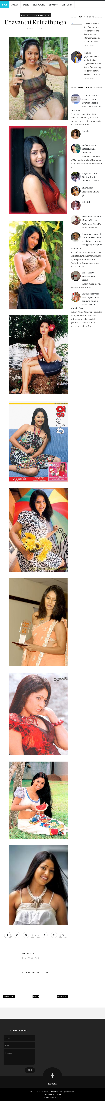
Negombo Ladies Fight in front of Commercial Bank (90, 177)
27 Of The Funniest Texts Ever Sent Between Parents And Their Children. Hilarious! (86, 102)
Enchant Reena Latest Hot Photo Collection (89, 149)
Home (4, 5)
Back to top (52, 1084)
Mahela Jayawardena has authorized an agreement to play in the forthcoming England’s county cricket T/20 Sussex (92, 64)
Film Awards (39, 5)
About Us (53, 5)
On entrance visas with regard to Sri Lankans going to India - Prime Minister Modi (85, 300)
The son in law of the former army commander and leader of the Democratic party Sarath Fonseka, (92, 32)
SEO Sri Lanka (35, 1091)
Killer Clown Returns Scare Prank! (88, 276)
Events (26, 5)
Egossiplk (28, 953)
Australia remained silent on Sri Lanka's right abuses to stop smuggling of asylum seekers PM (86, 241)
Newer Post (9, 996)
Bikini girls (87, 187)
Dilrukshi (86, 202)
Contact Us (67, 5)
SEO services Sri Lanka (52, 1094)
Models (14, 5)
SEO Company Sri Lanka (52, 1097)
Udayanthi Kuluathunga (35, 15)
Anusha (86, 131)
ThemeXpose (54, 1091)
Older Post (62, 996)
